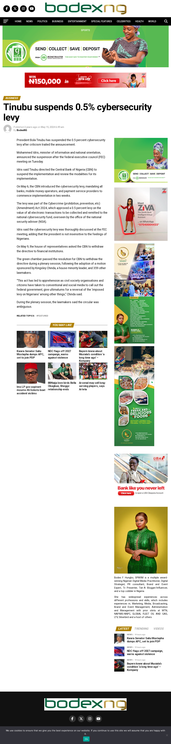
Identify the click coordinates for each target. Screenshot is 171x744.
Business (57, 21)
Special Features (101, 21)
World (152, 21)
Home (18, 21)
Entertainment (77, 21)
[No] (166, 735)
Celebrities (124, 21)
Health (139, 21)
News (29, 21)
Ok (86, 739)
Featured (43, 316)
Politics (42, 21)
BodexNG (22, 130)
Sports (85, 30)
